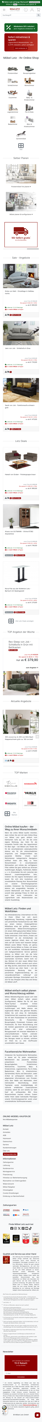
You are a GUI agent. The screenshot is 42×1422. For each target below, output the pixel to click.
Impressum (7, 1138)
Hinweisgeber (8, 1190)
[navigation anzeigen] (4, 10)
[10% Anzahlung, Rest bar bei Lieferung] (17, 1210)
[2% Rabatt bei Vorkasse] (8, 1210)
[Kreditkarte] (17, 1215)
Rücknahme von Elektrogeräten (14, 1181)
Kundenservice (8, 1168)
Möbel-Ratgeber (9, 1187)
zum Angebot (31, 668)
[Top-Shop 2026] (25, 1238)
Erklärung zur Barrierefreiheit (13, 1196)
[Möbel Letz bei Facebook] (11, 1228)
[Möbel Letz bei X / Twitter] (19, 1228)
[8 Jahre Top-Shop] (35, 1238)
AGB (4, 1135)
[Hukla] (30, 793)
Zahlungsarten (8, 1162)
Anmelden (6, 1132)
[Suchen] (39, 15)
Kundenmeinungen (9, 1148)
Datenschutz (7, 1141)
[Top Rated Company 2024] (16, 1238)
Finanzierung (7, 1175)
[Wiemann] (30, 783)
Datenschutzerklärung (30, 1405)
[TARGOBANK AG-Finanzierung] (8, 1215)
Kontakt (6, 1129)
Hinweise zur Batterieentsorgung (15, 1178)
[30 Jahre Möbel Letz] (6, 1260)
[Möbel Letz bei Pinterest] (23, 1228)
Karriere (6, 1145)
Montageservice (9, 1171)
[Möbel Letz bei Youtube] (26, 1228)
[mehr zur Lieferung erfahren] (21, 234)
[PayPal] (27, 1210)
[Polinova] (11, 793)
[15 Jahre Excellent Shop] (6, 1238)
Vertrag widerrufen (10, 1154)
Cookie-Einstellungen (11, 1193)
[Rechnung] (27, 1215)
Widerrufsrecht (8, 1184)
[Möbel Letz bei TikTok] (30, 1228)
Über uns (6, 1151)
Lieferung (6, 1165)
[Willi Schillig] (11, 783)
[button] (26, 10)
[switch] (4, 1413)
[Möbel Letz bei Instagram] (15, 1228)
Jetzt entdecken (20, 48)
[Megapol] (11, 804)
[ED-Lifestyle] (30, 804)
